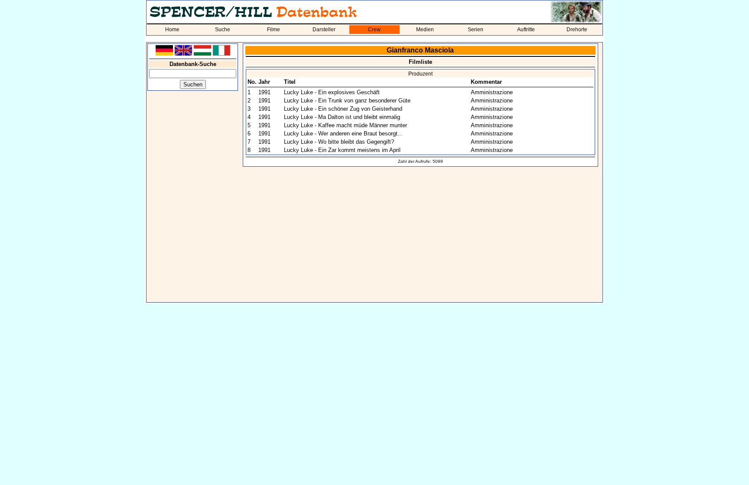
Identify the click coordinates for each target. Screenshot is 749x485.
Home (172, 29)
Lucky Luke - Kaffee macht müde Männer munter (345, 125)
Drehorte (577, 29)
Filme (273, 29)
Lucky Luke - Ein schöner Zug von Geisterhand (343, 109)
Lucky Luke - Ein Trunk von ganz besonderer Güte (347, 100)
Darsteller (324, 29)
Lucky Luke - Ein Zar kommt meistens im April (342, 150)
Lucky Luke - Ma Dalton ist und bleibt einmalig (342, 117)
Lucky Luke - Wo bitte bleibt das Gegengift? (339, 142)
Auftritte (526, 29)
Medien (425, 29)
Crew (374, 29)
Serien (475, 29)
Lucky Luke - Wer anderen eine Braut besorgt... (343, 133)
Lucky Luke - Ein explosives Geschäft (332, 92)
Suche (222, 29)
